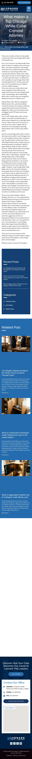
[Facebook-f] (17, 743)
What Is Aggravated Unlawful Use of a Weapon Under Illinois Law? (15, 285)
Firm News (23, 42)
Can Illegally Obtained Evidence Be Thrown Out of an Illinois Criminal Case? (14, 269)
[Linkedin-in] (11, 743)
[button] (28, 9)
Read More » (5, 393)
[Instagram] (14, 743)
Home (1, 47)
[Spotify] (21, 743)
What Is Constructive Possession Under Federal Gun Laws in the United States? (15, 277)
